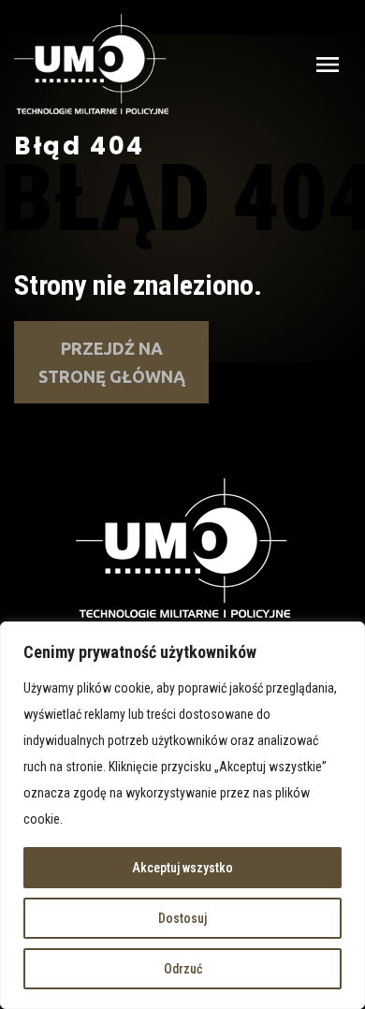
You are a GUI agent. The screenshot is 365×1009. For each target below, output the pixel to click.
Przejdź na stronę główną (111, 362)
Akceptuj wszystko (182, 867)
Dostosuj (182, 918)
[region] (182, 815)
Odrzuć (183, 968)
